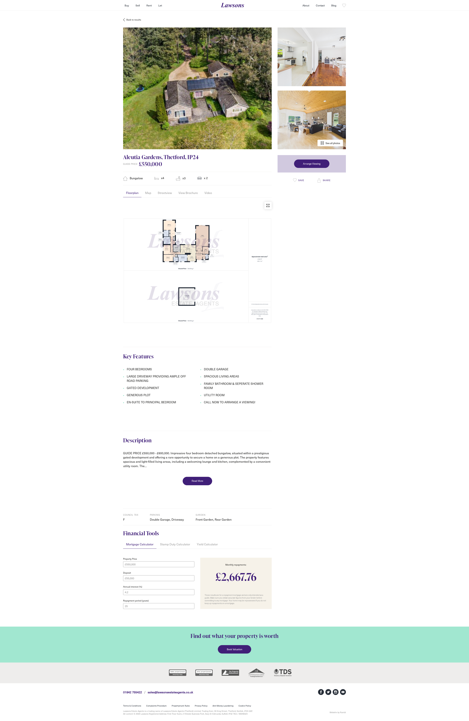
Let (160, 5)
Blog (333, 5)
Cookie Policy (245, 705)
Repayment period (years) (136, 600)
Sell (138, 5)
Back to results (133, 19)
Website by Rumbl (338, 712)
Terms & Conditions (132, 705)
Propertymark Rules (181, 705)
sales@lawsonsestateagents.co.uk (170, 692)
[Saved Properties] (344, 5)
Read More (197, 481)
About (305, 5)
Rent (149, 5)
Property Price (130, 559)
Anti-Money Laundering (223, 705)
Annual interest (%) (132, 587)
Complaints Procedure (156, 705)
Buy (127, 5)
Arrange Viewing (311, 163)
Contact (320, 5)
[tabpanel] (197, 262)
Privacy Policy (201, 705)
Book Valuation (234, 649)
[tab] (132, 194)
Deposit (127, 573)
